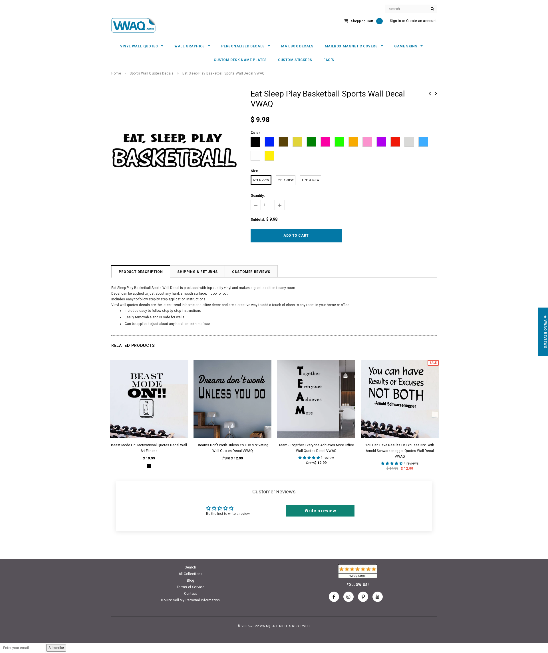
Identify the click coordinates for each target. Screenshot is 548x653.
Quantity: (258, 196)
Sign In (395, 21)
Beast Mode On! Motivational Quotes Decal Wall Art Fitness (149, 448)
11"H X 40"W (310, 180)
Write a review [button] (320, 510)
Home (116, 73)
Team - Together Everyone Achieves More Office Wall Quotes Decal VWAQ (316, 448)
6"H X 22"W (261, 180)
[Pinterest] (363, 597)
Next (435, 93)
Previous (430, 93)
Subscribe (56, 648)
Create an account (421, 21)
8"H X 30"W (285, 180)
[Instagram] (348, 597)
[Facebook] (334, 597)
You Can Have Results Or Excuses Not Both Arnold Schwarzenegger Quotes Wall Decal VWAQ (399, 451)
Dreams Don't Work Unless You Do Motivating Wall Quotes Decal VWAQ (232, 448)
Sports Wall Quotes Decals (152, 73)
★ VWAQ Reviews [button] (545, 331)
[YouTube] (377, 597)
